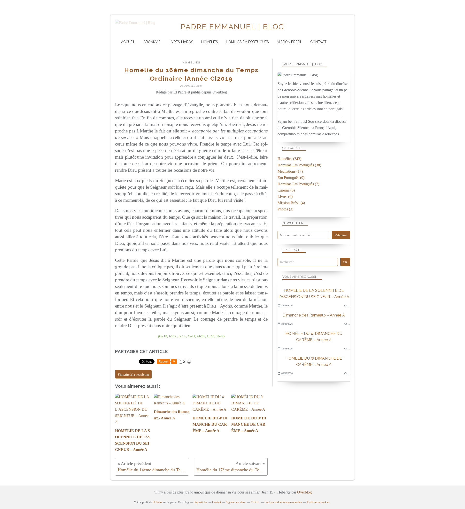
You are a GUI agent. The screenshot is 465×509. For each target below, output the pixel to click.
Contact (318, 42)
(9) (291, 178)
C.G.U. (255, 502)
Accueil (128, 42)
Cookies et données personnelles (283, 502)
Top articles (200, 502)
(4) (291, 203)
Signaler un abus (236, 502)
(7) (298, 184)
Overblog (304, 492)
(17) (290, 171)
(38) (299, 165)
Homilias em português (247, 42)
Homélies (209, 42)
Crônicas (151, 42)
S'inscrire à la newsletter (133, 374)
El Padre (157, 502)
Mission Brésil (289, 42)
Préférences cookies (318, 502)
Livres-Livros (181, 42)
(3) (285, 209)
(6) (286, 190)
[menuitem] (128, 42)
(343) (289, 159)
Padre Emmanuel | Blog (232, 27)
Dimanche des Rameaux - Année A (314, 315)
